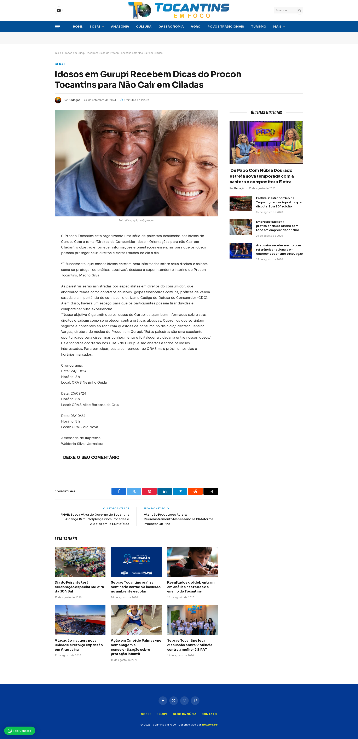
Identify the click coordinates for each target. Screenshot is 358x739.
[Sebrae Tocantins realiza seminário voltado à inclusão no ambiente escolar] (136, 562)
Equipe (162, 714)
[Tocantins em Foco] (179, 10)
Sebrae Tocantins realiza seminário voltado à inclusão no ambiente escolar (136, 587)
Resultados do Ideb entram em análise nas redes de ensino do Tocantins (191, 587)
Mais (277, 26)
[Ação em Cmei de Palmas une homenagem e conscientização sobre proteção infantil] (136, 620)
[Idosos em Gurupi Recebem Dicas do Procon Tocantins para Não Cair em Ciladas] (136, 163)
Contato (209, 714)
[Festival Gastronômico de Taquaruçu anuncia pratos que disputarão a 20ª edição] (241, 203)
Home (77, 26)
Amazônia (120, 26)
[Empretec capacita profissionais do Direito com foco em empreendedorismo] (241, 227)
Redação (74, 100)
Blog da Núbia (184, 714)
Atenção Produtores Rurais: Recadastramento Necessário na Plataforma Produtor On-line (178, 519)
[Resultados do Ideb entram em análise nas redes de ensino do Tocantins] (192, 562)
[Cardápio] (57, 26)
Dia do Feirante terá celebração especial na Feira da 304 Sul (79, 587)
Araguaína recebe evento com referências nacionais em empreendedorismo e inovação (279, 250)
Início (58, 53)
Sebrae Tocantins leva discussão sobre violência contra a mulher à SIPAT (189, 645)
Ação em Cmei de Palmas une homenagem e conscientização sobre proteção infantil (136, 647)
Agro (196, 26)
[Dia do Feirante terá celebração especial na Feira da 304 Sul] (80, 562)
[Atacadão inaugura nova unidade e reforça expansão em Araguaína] (80, 620)
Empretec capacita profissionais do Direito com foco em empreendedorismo (277, 226)
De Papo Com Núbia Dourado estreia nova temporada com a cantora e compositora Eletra (262, 176)
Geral (60, 64)
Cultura (143, 26)
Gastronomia (171, 26)
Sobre (95, 26)
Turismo (258, 26)
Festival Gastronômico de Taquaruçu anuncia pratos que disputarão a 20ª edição (278, 202)
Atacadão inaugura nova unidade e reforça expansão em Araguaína (79, 645)
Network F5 (210, 724)
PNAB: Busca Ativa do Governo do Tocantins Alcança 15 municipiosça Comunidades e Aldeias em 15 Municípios (94, 519)
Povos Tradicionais (226, 26)
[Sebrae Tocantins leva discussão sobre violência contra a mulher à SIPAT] (192, 620)
